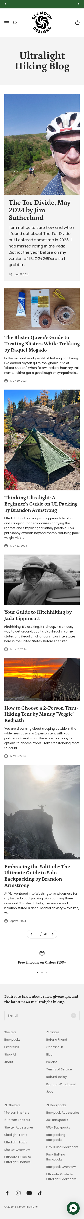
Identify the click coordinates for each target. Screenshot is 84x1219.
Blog (49, 1054)
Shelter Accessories (19, 1127)
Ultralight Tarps (15, 1142)
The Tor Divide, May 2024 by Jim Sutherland (39, 210)
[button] (73, 1208)
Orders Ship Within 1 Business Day (42, 4)
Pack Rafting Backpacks (55, 1156)
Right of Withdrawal (61, 1084)
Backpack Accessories (62, 1112)
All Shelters (12, 1105)
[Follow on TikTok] (40, 1193)
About (8, 1062)
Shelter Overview (17, 1150)
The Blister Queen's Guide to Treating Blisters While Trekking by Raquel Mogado (41, 343)
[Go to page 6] (52, 934)
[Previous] (5, 4)
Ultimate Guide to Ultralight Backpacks (61, 1176)
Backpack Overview (61, 1167)
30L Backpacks (57, 1120)
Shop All (10, 1054)
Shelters (10, 1032)
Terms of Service (59, 1069)
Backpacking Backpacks (55, 1137)
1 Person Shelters (16, 1112)
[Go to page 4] (31, 934)
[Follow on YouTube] (29, 1193)
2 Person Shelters (17, 1120)
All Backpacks (56, 1105)
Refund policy (56, 1077)
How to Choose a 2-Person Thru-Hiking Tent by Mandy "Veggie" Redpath (41, 714)
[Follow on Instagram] (18, 1193)
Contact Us (54, 1047)
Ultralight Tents (15, 1135)
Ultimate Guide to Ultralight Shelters (17, 1159)
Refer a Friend (56, 1039)
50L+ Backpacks (58, 1127)
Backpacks (12, 1039)
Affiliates (52, 1032)
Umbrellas (11, 1047)
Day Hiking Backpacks (62, 1147)
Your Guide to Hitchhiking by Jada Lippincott (38, 615)
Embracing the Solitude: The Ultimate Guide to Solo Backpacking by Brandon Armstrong (37, 876)
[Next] (79, 4)
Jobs (49, 1091)
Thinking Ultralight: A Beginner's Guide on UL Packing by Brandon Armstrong (41, 504)
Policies (51, 1062)
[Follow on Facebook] (7, 1193)
